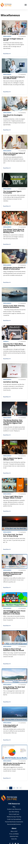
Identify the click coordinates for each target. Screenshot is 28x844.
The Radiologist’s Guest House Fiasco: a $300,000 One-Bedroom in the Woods (14, 612)
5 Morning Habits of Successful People (10, 726)
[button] (25, 5)
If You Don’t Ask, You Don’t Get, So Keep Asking (13, 535)
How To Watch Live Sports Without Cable (12, 459)
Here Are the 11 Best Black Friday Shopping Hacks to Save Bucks (14, 345)
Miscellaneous (7, 36)
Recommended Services (14, 824)
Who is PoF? (14, 831)
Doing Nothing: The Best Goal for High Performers (14, 687)
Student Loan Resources (14, 809)
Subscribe (14, 839)
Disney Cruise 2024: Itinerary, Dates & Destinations (14, 306)
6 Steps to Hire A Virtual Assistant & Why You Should (13, 649)
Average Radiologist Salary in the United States (14, 77)
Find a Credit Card (14, 814)
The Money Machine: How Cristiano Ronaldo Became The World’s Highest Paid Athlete (13, 422)
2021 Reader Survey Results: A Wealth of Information (14, 764)
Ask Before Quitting (10, 382)
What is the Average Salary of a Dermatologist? (14, 154)
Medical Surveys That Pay (14, 817)
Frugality (6, 341)
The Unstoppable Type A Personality (12, 192)
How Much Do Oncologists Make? (12, 116)
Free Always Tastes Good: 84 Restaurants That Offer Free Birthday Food (13, 230)
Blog (14, 807)
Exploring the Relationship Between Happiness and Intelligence (13, 574)
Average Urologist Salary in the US (13, 39)
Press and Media (14, 834)
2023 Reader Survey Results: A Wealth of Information (14, 268)
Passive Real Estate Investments (14, 822)
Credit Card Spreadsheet (14, 819)
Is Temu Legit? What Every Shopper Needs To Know (13, 497)
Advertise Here (14, 836)
